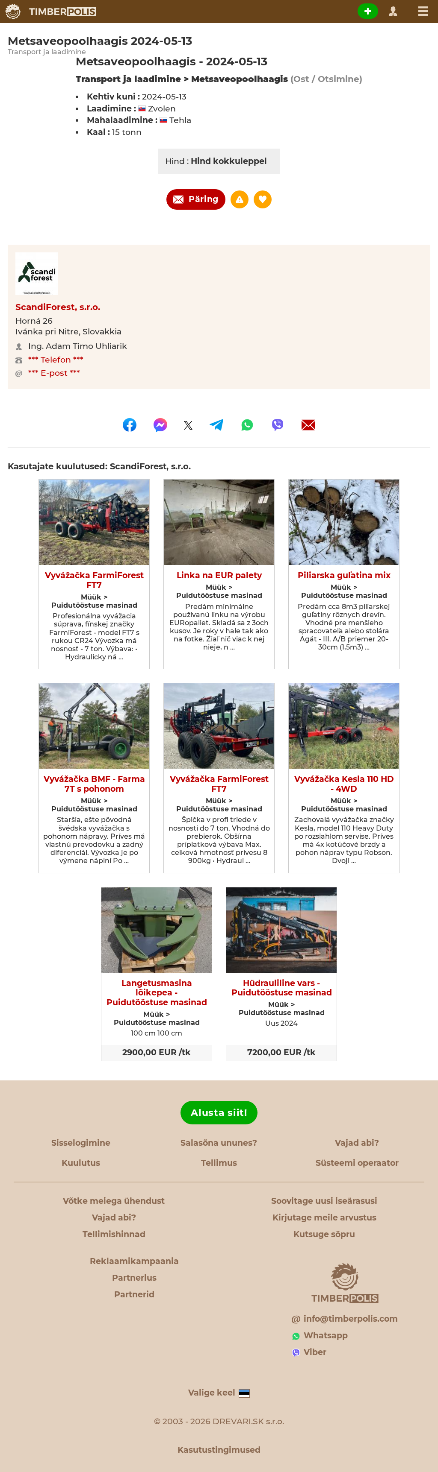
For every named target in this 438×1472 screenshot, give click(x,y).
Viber (315, 1352)
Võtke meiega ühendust (114, 1201)
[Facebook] (129, 425)
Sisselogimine (80, 1143)
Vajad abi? (357, 1143)
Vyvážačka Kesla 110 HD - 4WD (344, 784)
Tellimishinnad (114, 1234)
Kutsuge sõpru (324, 1234)
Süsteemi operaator (357, 1163)
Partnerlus (134, 1278)
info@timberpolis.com (351, 1319)
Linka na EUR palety (219, 575)
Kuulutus (81, 1163)
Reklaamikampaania (134, 1261)
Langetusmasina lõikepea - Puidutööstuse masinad (157, 993)
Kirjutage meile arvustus (324, 1218)
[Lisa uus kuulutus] (368, 11)
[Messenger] (160, 425)
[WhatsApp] (247, 425)
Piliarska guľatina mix (344, 575)
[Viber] (277, 425)
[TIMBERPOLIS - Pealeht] (50, 11)
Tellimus (219, 1163)
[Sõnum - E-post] (308, 425)
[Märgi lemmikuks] (263, 199)
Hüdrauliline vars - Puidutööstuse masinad (281, 988)
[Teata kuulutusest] (240, 199)
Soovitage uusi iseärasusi (324, 1201)
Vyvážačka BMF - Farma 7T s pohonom (94, 784)
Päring (204, 199)
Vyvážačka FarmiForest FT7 (94, 580)
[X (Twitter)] (188, 425)
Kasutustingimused (219, 1450)
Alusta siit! (219, 1112)
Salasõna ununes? (219, 1143)
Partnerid (134, 1294)
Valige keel (211, 1393)
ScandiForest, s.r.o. (57, 307)
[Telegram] (216, 425)
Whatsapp (326, 1335)
